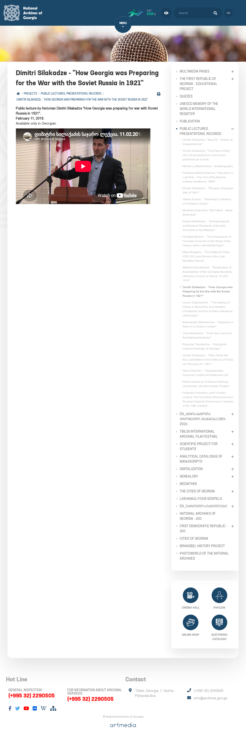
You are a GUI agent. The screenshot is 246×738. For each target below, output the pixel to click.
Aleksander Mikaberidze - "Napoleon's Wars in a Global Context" (208, 324)
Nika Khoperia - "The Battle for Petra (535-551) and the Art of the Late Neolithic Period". (206, 256)
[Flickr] (35, 708)
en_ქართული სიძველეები (203, 506)
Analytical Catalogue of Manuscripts (201, 459)
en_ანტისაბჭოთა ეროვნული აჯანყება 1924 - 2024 (203, 419)
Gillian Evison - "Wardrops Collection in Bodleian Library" (207, 201)
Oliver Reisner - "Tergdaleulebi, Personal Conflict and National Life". (206, 373)
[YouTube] (26, 708)
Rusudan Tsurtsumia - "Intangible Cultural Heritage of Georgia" (205, 346)
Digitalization (191, 469)
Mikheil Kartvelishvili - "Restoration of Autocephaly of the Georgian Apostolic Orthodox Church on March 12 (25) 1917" (207, 274)
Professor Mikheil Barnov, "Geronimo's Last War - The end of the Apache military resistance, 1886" (208, 177)
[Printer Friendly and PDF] (158, 94)
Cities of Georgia (194, 538)
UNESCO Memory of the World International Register (199, 109)
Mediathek (188, 484)
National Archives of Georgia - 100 (198, 516)
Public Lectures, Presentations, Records (71, 93)
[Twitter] (17, 708)
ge (228, 13)
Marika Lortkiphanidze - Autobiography (208, 166)
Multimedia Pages (194, 71)
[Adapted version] (166, 12)
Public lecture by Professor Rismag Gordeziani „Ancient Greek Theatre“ (206, 384)
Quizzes (186, 96)
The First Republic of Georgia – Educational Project (198, 84)
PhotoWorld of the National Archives (204, 556)
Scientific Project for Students (199, 446)
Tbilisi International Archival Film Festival (199, 434)
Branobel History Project (202, 546)
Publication (190, 121)
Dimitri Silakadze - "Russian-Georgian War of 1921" (208, 190)
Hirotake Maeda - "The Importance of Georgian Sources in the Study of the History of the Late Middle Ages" (207, 241)
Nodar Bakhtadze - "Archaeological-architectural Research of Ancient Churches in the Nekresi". (206, 226)
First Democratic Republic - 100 (203, 528)
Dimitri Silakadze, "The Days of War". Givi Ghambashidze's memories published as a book (207, 155)
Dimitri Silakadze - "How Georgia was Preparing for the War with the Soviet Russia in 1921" (82, 99)
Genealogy (189, 476)
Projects (30, 93)
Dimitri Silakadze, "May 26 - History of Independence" (207, 142)
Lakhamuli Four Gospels (201, 498)
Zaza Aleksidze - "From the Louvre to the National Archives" (207, 335)
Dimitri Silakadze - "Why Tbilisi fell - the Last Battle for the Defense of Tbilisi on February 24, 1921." (208, 360)
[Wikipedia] (44, 708)
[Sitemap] (53, 708)
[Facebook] (10, 708)
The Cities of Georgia (197, 491)
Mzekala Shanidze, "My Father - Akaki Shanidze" (208, 212)
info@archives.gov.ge (210, 698)
